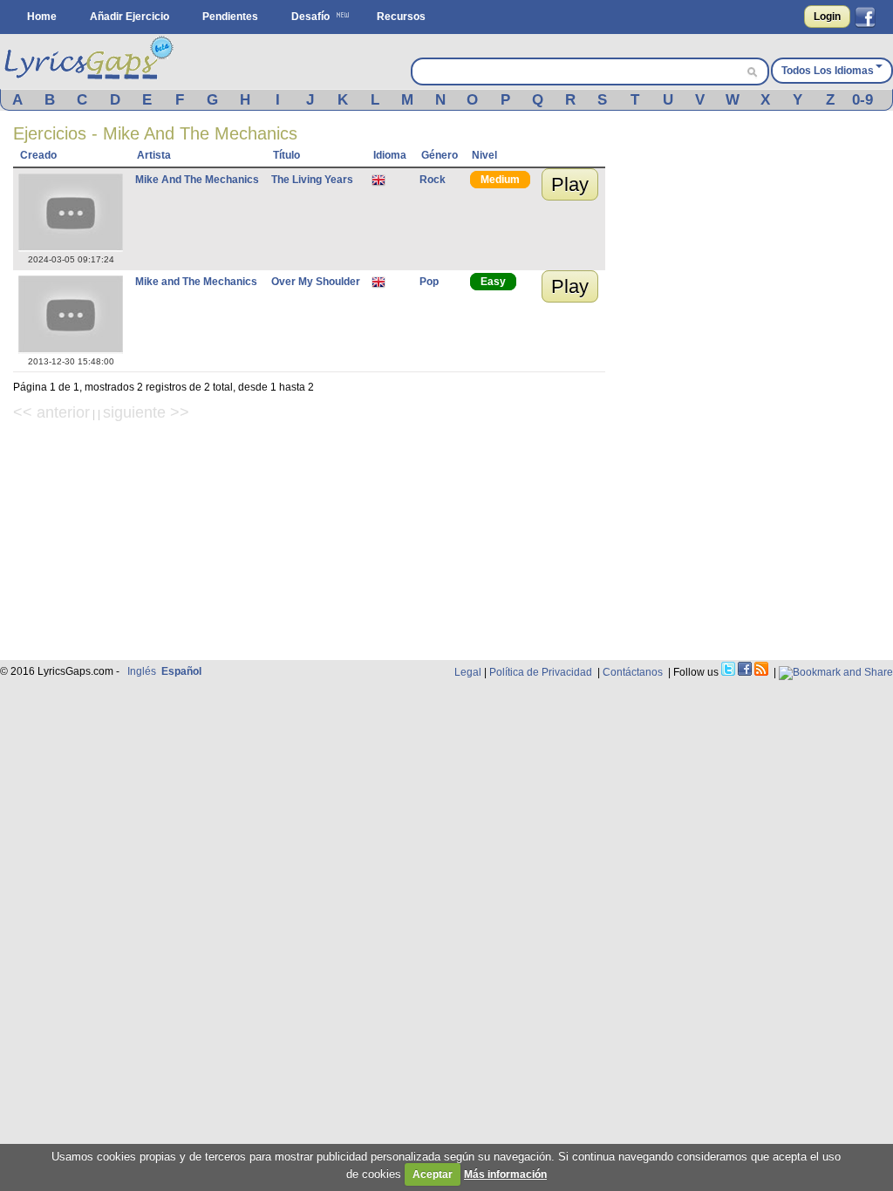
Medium (500, 180)
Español (181, 671)
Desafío (310, 16)
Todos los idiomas (827, 71)
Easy (493, 282)
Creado (38, 155)
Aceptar (432, 1174)
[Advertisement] (758, 233)
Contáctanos (633, 672)
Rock (432, 180)
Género (439, 155)
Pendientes (230, 16)
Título (286, 155)
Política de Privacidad (540, 672)
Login (827, 16)
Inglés (141, 671)
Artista (154, 155)
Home (42, 16)
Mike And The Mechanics (197, 180)
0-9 (862, 100)
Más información (505, 1174)
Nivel (484, 155)
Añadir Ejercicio (129, 16)
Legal (467, 672)
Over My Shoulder (315, 282)
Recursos (401, 16)
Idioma (389, 155)
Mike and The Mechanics (196, 282)
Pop (429, 282)
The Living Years (312, 180)
